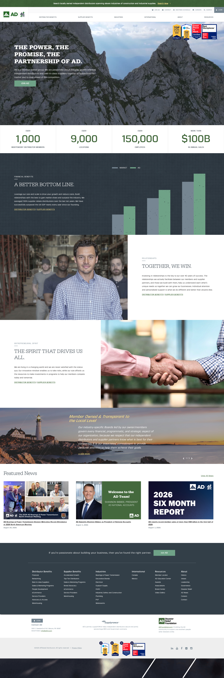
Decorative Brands (103, 579)
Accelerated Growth (71, 575)
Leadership (185, 582)
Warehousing (37, 603)
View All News (207, 476)
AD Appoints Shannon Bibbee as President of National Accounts (103, 522)
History (183, 575)
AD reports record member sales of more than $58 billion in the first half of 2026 (180, 523)
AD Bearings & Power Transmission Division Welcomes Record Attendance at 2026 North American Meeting (35, 523)
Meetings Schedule (183, 10)
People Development (40, 589)
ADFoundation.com (166, 627)
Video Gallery (160, 593)
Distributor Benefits (47, 17)
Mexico (134, 579)
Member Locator (161, 575)
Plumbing (99, 596)
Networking (36, 579)
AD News (184, 593)
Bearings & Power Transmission (107, 575)
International (150, 17)
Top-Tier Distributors (71, 579)
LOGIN (38, 621)
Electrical (99, 582)
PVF (97, 600)
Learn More (84, 454)
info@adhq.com (46, 631)
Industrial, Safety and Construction (109, 593)
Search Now (163, 3)
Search (209, 10)
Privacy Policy (77, 648)
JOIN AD (25, 83)
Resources (208, 17)
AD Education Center (163, 579)
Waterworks (100, 603)
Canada (135, 575)
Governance (185, 586)
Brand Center (160, 589)
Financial (35, 575)
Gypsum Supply (102, 586)
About (180, 17)
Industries (118, 17)
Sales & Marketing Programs (43, 586)
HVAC (98, 589)
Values (183, 579)
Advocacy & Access (39, 600)
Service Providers (38, 596)
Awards (158, 582)
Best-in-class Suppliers (40, 582)
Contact (168, 10)
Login (220, 10)
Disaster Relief (186, 589)
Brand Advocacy (70, 586)
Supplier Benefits (85, 17)
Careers (198, 10)
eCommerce (37, 593)
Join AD (157, 10)
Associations (160, 586)
